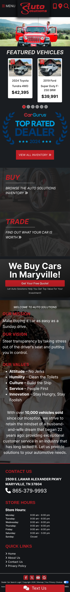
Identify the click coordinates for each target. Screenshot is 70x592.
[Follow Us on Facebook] (25, 572)
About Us (14, 552)
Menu (10, 6)
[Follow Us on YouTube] (38, 572)
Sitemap (40, 577)
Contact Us (15, 556)
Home (12, 548)
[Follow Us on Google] (44, 572)
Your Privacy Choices (54, 577)
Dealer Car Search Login (11, 577)
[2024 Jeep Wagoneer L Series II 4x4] (20, 67)
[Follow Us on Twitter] (32, 572)
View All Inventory (34, 149)
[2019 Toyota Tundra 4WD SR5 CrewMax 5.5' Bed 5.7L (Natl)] (50, 66)
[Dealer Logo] (33, 8)
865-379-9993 (29, 485)
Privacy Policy (17, 560)
